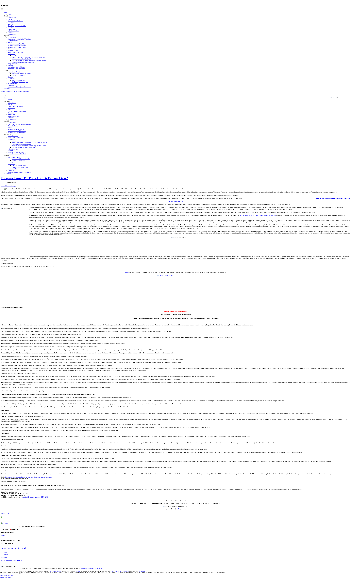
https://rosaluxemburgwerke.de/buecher (92, 568)
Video (127, 272)
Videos (10, 42)
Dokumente (11, 54)
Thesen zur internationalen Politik (21, 59)
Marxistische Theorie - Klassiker (21, 73)
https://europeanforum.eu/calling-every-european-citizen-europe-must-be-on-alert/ (28, 477)
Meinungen (11, 29)
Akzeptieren (3, 575)
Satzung (14, 55)
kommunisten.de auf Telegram (17, 47)
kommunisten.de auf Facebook (17, 45)
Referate (10, 77)
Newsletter (7, 88)
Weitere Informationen (6, 577)
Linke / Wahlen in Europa (15, 21)
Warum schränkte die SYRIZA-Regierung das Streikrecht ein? (258, 215)
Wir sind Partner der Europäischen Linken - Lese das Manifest (30, 57)
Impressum (11, 85)
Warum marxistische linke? (16, 52)
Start (5, 12)
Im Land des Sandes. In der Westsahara (19, 39)
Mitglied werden (13, 64)
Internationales (12, 17)
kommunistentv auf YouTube (16, 44)
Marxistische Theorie (14, 72)
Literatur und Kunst (13, 31)
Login (6, 552)
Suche (10, 14)
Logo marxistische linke (19, 80)
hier (179, 508)
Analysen (11, 27)
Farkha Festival (12, 37)
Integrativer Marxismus (18, 75)
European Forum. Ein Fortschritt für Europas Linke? (34, 178)
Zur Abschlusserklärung (175, 201)
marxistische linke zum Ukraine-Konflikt (23, 62)
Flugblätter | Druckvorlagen (20, 82)
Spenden (10, 65)
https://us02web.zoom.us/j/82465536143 (35, 497)
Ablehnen (10, 575)
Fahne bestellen (12, 83)
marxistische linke (13, 50)
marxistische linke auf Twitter (16, 67)
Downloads (11, 78)
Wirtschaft (11, 24)
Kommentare (12, 34)
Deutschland (11, 22)
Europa (10, 19)
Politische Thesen (13, 40)
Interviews (11, 32)
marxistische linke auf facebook (17, 68)
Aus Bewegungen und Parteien (17, 26)
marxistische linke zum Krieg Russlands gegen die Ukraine (29, 60)
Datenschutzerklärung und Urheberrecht (19, 87)
